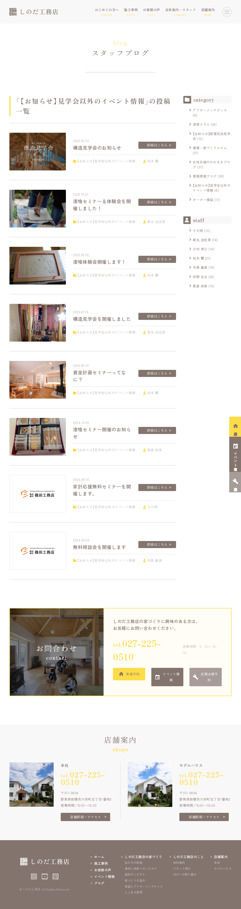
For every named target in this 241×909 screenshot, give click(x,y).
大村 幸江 (200, 249)
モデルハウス (223, 868)
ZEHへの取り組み (185, 874)
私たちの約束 (133, 862)
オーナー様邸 (203, 199)
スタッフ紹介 (182, 868)
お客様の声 (102, 870)
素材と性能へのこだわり (141, 868)
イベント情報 (171, 677)
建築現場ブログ (205, 176)
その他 (198, 230)
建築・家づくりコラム (210, 147)
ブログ (99, 883)
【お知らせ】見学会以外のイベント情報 (211, 188)
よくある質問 (133, 892)
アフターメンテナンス (210, 110)
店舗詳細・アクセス (85, 816)
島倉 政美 (200, 286)
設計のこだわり (135, 874)
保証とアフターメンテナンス (144, 886)
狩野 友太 (200, 276)
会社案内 (179, 862)
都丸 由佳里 (202, 239)
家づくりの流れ (135, 880)
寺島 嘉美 (200, 267)
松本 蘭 (198, 258)
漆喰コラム (201, 124)
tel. (137, 649)
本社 (217, 862)
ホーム (99, 856)
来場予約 (133, 674)
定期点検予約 (209, 677)
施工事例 (101, 863)
